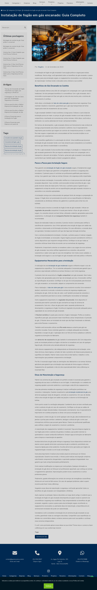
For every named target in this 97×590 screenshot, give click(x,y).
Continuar (48, 586)
